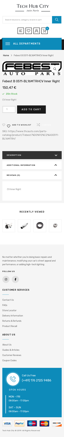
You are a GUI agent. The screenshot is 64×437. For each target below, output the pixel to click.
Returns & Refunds (11, 321)
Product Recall (9, 326)
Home (6, 55)
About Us (6, 344)
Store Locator (9, 310)
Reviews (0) (13, 175)
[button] (55, 69)
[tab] (32, 155)
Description (14, 155)
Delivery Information (12, 315)
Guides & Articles (10, 350)
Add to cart (31, 109)
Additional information (21, 165)
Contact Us (8, 300)
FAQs (4, 305)
